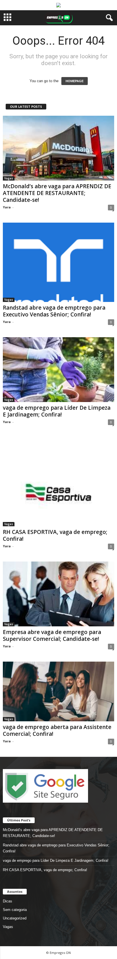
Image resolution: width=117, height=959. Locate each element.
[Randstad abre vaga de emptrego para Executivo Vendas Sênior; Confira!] (58, 262)
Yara (7, 207)
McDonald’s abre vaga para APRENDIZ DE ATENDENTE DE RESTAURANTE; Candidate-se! (57, 193)
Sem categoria (15, 910)
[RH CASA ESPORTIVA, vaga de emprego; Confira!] (58, 482)
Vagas (8, 178)
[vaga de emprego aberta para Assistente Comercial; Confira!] (58, 691)
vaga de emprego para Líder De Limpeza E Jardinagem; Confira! (56, 411)
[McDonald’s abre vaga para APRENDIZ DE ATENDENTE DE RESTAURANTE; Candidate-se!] (58, 148)
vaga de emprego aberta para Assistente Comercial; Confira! (57, 730)
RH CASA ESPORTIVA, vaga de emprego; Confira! (55, 535)
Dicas (7, 901)
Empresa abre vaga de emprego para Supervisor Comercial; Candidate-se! (52, 635)
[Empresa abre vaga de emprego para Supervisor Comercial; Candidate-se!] (58, 594)
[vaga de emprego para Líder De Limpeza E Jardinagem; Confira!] (58, 369)
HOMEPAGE (74, 81)
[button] (108, 18)
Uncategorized (14, 918)
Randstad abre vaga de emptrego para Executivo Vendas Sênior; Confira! (54, 311)
